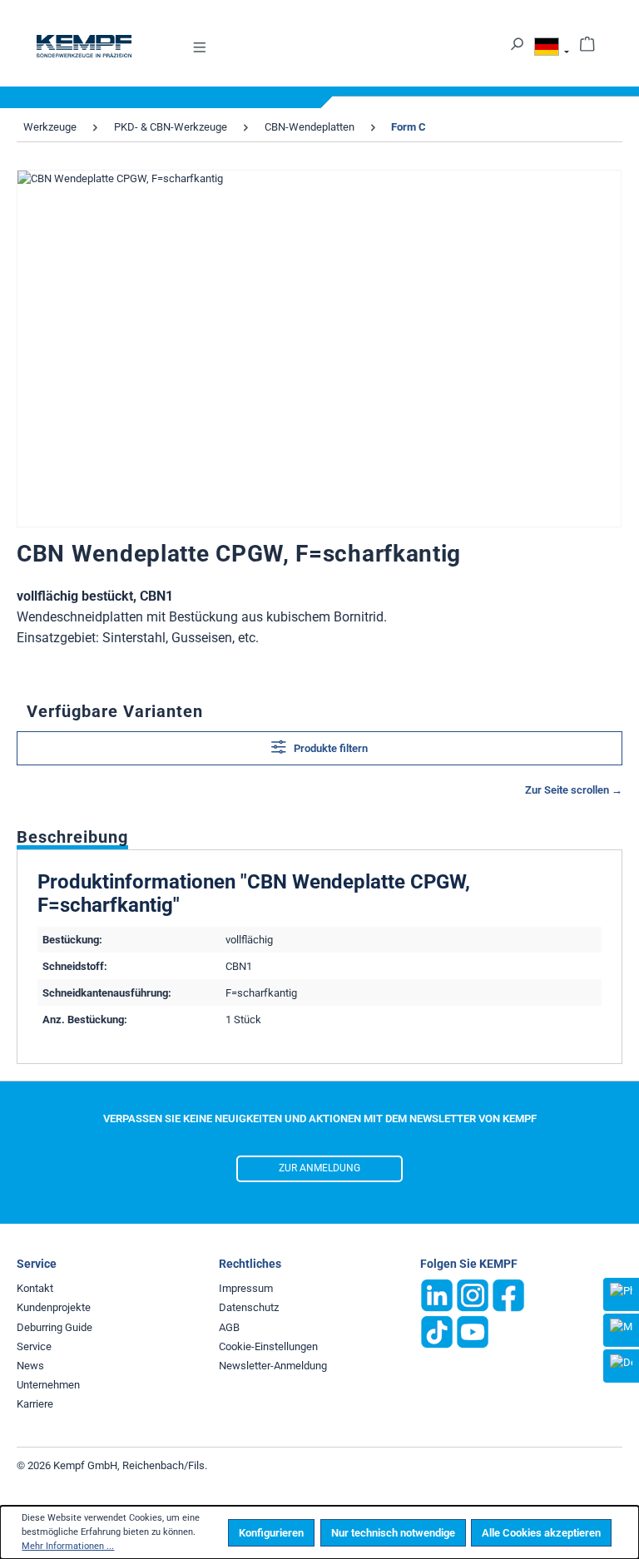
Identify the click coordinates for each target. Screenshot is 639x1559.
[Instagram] (472, 1295)
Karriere (35, 1404)
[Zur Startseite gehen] (84, 46)
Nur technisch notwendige (393, 1533)
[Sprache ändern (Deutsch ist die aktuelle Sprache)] (551, 49)
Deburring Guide (54, 1327)
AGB (229, 1327)
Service (34, 1346)
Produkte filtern (329, 748)
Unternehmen (48, 1384)
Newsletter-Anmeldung (273, 1365)
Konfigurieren (271, 1533)
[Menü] (199, 46)
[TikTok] (436, 1331)
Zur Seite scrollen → (573, 790)
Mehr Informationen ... (68, 1546)
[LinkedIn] (436, 1295)
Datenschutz (249, 1307)
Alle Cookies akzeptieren (541, 1533)
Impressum (246, 1288)
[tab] (72, 836)
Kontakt (35, 1288)
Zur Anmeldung (319, 1168)
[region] (319, 348)
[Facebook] (508, 1295)
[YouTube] (472, 1331)
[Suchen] (516, 43)
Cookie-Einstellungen (268, 1346)
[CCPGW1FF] (319, 348)
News (30, 1365)
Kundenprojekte (54, 1307)
